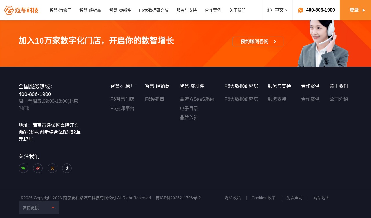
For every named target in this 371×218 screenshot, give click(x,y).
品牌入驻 (189, 117)
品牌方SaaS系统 (197, 99)
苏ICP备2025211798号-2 (178, 197)
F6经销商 (154, 99)
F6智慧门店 (122, 99)
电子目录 (189, 108)
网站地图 (321, 197)
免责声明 (294, 197)
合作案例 (310, 99)
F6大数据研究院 (241, 99)
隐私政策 (233, 197)
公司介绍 (339, 99)
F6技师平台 (122, 108)
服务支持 (277, 99)
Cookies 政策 (264, 197)
